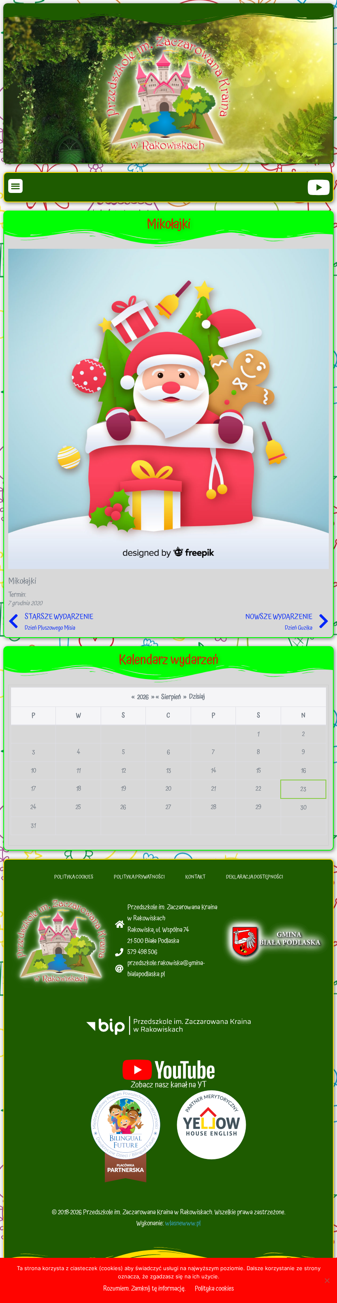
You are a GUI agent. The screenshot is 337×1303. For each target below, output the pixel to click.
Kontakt (195, 877)
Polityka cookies (214, 1288)
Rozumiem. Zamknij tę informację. (144, 1288)
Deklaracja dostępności (254, 877)
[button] (15, 186)
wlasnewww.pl (183, 1223)
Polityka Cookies (73, 877)
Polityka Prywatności (139, 877)
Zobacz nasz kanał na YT (169, 1085)
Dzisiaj (197, 696)
